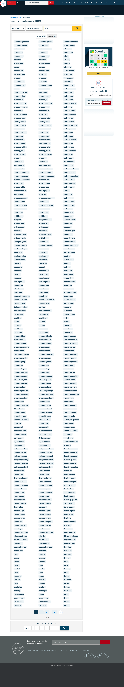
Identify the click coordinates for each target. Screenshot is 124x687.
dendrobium (44, 474)
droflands (68, 551)
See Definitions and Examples (98, 95)
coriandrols (44, 427)
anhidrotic (43, 216)
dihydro (42, 536)
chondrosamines (21, 394)
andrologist (19, 162)
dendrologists (45, 514)
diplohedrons (69, 543)
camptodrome (20, 311)
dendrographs (20, 503)
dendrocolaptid (70, 482)
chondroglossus (70, 362)
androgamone (69, 111)
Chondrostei (19, 409)
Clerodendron (45, 420)
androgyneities (20, 147)
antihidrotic (43, 238)
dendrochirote (69, 478)
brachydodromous (22, 296)
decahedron (19, 445)
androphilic (19, 183)
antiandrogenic (20, 234)
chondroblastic (45, 336)
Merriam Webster (18, 649)
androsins (68, 194)
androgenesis (20, 118)
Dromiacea (18, 602)
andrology (43, 162)
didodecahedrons (46, 532)
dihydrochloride (20, 540)
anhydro (17, 220)
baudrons (43, 260)
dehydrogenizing (71, 467)
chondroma (68, 369)
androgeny (68, 132)
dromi (66, 598)
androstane (44, 202)
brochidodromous (46, 300)
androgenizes (69, 129)
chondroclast (19, 340)
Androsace (18, 194)
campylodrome (45, 311)
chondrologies (20, 369)
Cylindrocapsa (20, 434)
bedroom (18, 271)
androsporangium (46, 198)
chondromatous (20, 376)
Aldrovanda (68, 78)
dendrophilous (70, 522)
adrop (16, 67)
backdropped (69, 252)
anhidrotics (68, 216)
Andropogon (44, 191)
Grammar (76, 3)
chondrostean (45, 405)
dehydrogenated (46, 456)
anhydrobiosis (70, 220)
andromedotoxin (46, 169)
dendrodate (68, 489)
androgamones (20, 114)
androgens (43, 132)
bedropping (68, 274)
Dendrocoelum (45, 482)
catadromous (69, 314)
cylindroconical (45, 434)
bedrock (67, 263)
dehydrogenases (71, 452)
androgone (18, 136)
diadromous (44, 529)
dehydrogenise (70, 460)
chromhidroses (70, 412)
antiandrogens (45, 234)
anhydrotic (68, 223)
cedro (66, 318)
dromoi (67, 605)
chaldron (67, 325)
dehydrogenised (21, 463)
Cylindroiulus (44, 438)
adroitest (42, 60)
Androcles (43, 92)
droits (66, 572)
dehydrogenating (21, 460)
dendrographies (70, 500)
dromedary (43, 598)
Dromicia (42, 605)
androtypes (44, 212)
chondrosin (19, 402)
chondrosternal (45, 409)
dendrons (18, 522)
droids (16, 565)
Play (98, 73)
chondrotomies (70, 409)
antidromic (68, 234)
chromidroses (45, 416)
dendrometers (45, 518)
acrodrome (43, 45)
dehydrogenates (70, 456)
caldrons (67, 307)
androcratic (19, 100)
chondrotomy (19, 412)
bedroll (42, 267)
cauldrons (43, 318)
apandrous (43, 242)
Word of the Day (67, 3)
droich (16, 562)
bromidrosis (69, 303)
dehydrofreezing (70, 449)
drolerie (42, 580)
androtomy (68, 209)
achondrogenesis (21, 42)
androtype (18, 212)
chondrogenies (70, 358)
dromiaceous (44, 602)
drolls (41, 594)
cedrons (17, 325)
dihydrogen (44, 540)
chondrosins (44, 402)
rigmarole (97, 91)
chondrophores (20, 383)
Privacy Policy (74, 650)
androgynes (69, 147)
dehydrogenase (45, 452)
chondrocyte (44, 347)
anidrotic (17, 231)
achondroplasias (71, 42)
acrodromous (69, 45)
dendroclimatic (20, 482)
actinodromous (45, 49)
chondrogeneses (46, 354)
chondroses (69, 398)
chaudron (43, 329)
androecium (44, 111)
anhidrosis (18, 216)
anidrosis (67, 227)
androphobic (19, 187)
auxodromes (69, 249)
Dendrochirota (45, 478)
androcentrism (70, 89)
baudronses (69, 260)
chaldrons (18, 329)
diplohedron (44, 543)
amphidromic (19, 85)
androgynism (44, 151)
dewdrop (67, 525)
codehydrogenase (71, 420)
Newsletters (100, 3)
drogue (42, 558)
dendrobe (68, 471)
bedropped (43, 274)
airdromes (68, 74)
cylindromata (44, 442)
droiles (42, 569)
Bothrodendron (70, 292)
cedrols (42, 322)
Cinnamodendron (21, 420)
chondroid (18, 365)
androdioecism (70, 103)
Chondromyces (20, 380)
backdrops (43, 256)
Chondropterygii (46, 391)
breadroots (68, 296)
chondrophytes (70, 383)
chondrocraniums (21, 347)
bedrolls (67, 267)
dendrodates (19, 492)
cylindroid (68, 434)
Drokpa (17, 580)
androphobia (44, 183)
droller (66, 583)
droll (16, 583)
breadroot (43, 296)
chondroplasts (45, 387)
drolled (42, 583)
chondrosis (68, 402)
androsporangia (20, 198)
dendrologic (19, 511)
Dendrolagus (69, 507)
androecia (68, 107)
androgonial (19, 140)
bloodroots (18, 289)
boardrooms (69, 289)
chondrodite (19, 351)
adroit (66, 56)
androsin (42, 194)
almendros (68, 82)
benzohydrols (69, 282)
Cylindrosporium (71, 442)
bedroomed (44, 271)
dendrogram (44, 496)
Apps (43, 650)
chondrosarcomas (71, 394)
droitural (17, 576)
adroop (67, 63)
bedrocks (18, 267)
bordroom (18, 292)
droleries (67, 580)
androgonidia (44, 140)
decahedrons (44, 445)
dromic (66, 602)
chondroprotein (70, 387)
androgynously (45, 154)
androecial (18, 111)
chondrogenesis (70, 354)
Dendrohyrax (69, 503)
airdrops (42, 78)
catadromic (43, 314)
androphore (44, 187)
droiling (67, 569)
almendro (43, 82)
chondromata (69, 372)
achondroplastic (21, 45)
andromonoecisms (22, 180)
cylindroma (68, 438)
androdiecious (20, 103)
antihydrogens (20, 242)
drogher (42, 554)
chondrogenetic (20, 358)
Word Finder (85, 3)
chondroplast (19, 387)
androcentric (44, 89)
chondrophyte (45, 383)
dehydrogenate (20, 456)
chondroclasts (45, 340)
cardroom (68, 311)
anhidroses (68, 212)
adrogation (18, 56)
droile (66, 565)
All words (41, 36)
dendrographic (45, 500)
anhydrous (43, 227)
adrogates (43, 52)
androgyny (68, 154)
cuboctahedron (45, 431)
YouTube (99, 655)
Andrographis (45, 143)
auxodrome (44, 249)
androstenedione (46, 205)
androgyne (68, 143)
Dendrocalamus (20, 478)
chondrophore (70, 380)
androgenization (70, 125)
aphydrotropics (20, 245)
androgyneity (44, 147)
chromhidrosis (20, 416)
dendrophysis (45, 525)
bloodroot (68, 285)
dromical (17, 605)
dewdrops (18, 529)
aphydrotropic (69, 242)
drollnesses (19, 594)
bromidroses (44, 303)
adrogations (44, 56)
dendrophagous (45, 522)
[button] (116, 3)
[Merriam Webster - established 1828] (3, 2)
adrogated (18, 52)
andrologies (69, 158)
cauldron (18, 318)
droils (16, 572)
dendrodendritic (45, 492)
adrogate (67, 49)
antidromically (20, 238)
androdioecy (44, 107)
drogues (67, 558)
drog (16, 554)
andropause (44, 180)
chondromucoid (45, 376)
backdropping (20, 256)
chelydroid (68, 332)
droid (66, 562)
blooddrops (44, 285)
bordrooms (43, 292)
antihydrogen (69, 238)
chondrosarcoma (46, 394)
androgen (43, 114)
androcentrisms (20, 92)
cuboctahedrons (70, 431)
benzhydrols (19, 282)
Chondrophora (45, 380)
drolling (17, 591)
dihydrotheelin (70, 540)
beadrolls (43, 263)
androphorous (20, 191)
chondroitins (69, 365)
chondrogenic (45, 358)
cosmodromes (20, 431)
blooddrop (18, 285)
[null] (106, 91)
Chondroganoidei (21, 354)
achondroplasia (45, 42)
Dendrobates (44, 471)
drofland (42, 551)
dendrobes (18, 474)
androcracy (68, 96)
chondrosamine (70, 391)
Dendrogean (19, 496)
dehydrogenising (46, 463)
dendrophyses (20, 525)
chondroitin (44, 365)
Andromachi (19, 165)
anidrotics (43, 231)
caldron (42, 307)
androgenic (68, 118)
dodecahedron (20, 547)
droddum (67, 547)
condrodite (43, 423)
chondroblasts (70, 336)
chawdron (18, 332)
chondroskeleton (21, 405)
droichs (42, 562)
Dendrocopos (69, 485)
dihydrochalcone (71, 536)
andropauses (69, 180)
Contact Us (63, 650)
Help (29, 650)
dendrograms (69, 496)
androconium (19, 96)
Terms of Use (84, 650)
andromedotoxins (71, 169)
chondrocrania (45, 343)
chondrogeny (19, 362)
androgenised (20, 125)
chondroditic (69, 351)
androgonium (19, 143)
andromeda (68, 165)
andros (67, 191)
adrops (42, 67)
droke (41, 576)
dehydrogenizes (46, 467)
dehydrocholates (46, 449)
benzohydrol (44, 282)
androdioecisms (21, 107)
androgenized (45, 129)
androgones (44, 136)
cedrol (16, 322)
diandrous (68, 529)
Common (52, 36)
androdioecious (45, 103)
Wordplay (109, 3)
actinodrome (19, 49)
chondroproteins (21, 391)
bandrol (67, 256)
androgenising (45, 125)
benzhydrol (68, 278)
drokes (66, 576)
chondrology (44, 369)
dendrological (45, 511)
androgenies (44, 122)
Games (57, 3)
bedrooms (68, 271)
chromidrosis (69, 416)
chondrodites (44, 351)
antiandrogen (69, 231)
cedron (67, 322)
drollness (67, 591)
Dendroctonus (20, 489)
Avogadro (18, 252)
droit (41, 572)
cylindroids (18, 438)
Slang (92, 3)
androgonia (68, 136)
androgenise (69, 122)
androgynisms (70, 151)
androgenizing (20, 132)
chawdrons (43, 332)
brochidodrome (20, 300)
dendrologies (69, 511)
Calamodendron (21, 307)
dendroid (43, 507)
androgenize (19, 129)
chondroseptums (46, 398)
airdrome (42, 74)
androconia (68, 92)
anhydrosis (43, 223)
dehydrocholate (20, 449)
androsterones (20, 209)
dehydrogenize (70, 463)
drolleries (18, 587)
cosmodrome (69, 427)
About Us (36, 650)
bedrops (17, 278)
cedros (42, 325)
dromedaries (19, 598)
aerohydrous (19, 74)
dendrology (68, 514)
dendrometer (19, 518)
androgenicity (20, 122)
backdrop (43, 252)
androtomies (44, 209)
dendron (67, 518)
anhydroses (19, 223)
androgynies (19, 151)
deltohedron (19, 471)
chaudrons (68, 329)
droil (41, 565)
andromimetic (69, 172)
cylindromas (19, 442)
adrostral (67, 67)
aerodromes (44, 71)
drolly (66, 594)
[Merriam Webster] (99, 83)
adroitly (67, 60)
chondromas (44, 372)
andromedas (19, 169)
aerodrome (18, 71)
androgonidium (70, 140)
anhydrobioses (45, 220)
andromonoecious (46, 176)
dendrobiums (69, 474)
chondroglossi (45, 362)
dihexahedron (69, 532)
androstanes (69, 202)
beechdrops (44, 278)
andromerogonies (21, 172)
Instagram (106, 655)
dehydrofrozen (20, 452)
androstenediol (20, 205)
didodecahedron (21, 532)
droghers (67, 554)
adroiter (17, 60)
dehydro (67, 445)
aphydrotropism (45, 245)
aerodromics (69, 71)
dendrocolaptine (46, 485)
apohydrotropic (20, 249)
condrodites (69, 423)
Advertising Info (52, 650)
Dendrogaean (69, 492)
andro (16, 89)
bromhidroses (69, 300)
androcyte (43, 100)
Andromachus (45, 165)
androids (42, 158)
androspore (68, 198)
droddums (18, 551)
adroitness (18, 63)
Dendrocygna (44, 489)
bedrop (17, 274)
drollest (67, 587)
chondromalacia (21, 372)
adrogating (68, 52)
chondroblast (19, 336)
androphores (69, 187)
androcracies (44, 96)
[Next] (61, 612)
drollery (42, 587)
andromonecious (21, 176)
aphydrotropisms (71, 245)
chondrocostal (20, 343)
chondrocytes (69, 347)
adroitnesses (44, 63)
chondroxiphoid (45, 412)
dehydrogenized (21, 467)
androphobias (69, 183)
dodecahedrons (45, 547)
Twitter (93, 655)
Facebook (86, 655)
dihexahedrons (20, 536)
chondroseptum (20, 398)
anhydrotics (19, 227)
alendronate (19, 82)
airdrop (17, 78)
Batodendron (19, 260)
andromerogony (45, 172)
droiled (17, 569)
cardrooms (18, 314)
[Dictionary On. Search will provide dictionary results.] (15, 3)
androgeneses (70, 114)
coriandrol (18, 427)
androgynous (19, 154)
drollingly (43, 591)
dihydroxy (18, 543)
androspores (19, 202)
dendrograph (19, 500)
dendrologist (19, 514)
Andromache (69, 162)
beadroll (17, 263)
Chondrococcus (70, 340)
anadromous (69, 85)
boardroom (43, 289)
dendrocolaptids (21, 485)
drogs (16, 558)
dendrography (45, 503)
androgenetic (44, 118)
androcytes (68, 100)
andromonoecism (71, 176)
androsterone (69, 205)
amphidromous (45, 85)
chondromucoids (71, 376)
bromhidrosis (19, 303)
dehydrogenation (46, 460)
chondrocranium (71, 343)
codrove (17, 423)
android (17, 158)
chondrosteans (70, 405)
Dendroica (18, 507)
